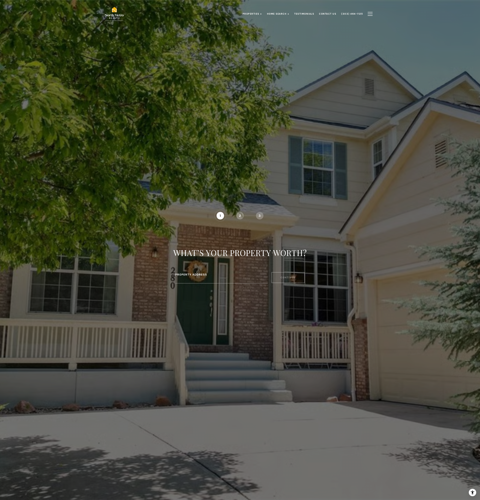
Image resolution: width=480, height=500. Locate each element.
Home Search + (278, 13)
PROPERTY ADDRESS (191, 274)
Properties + (252, 13)
